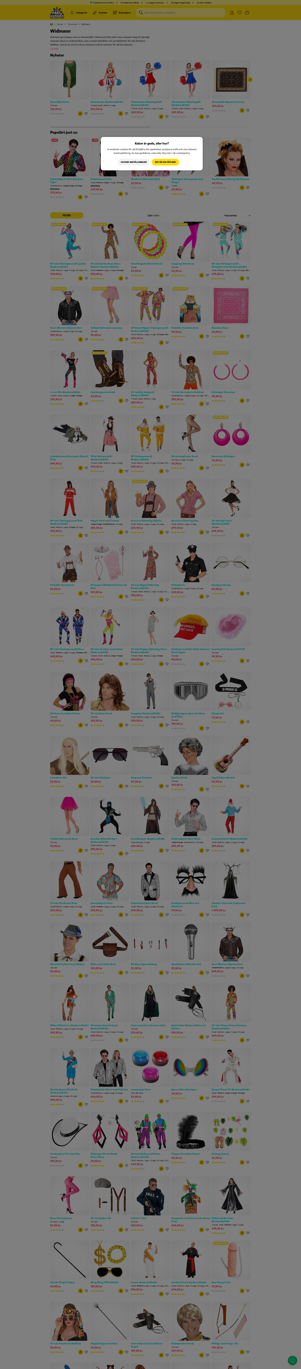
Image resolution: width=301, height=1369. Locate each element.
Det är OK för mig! (165, 162)
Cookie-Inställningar (134, 162)
